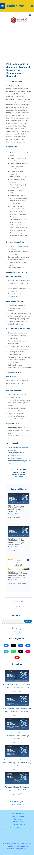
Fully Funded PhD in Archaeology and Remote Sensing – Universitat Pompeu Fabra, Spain (18, 574)
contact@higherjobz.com (20, 828)
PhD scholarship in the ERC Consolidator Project (16, 455)
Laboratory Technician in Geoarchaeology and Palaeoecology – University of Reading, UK (17, 763)
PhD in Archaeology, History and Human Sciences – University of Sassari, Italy (18, 508)
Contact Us (18, 819)
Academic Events (18, 814)
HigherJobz (15, 6)
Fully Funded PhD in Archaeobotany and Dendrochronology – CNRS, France (16, 541)
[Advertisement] (17, 44)
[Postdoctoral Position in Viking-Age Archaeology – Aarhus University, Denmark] (17, 778)
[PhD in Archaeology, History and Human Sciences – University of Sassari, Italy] (17, 676)
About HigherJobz (18, 816)
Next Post (19, 606)
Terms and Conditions (17, 824)
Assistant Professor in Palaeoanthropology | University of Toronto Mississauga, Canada (17, 736)
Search (28, 621)
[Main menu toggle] (32, 6)
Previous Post (19, 601)
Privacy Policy (18, 822)
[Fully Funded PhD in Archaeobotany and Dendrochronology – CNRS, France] (17, 700)
